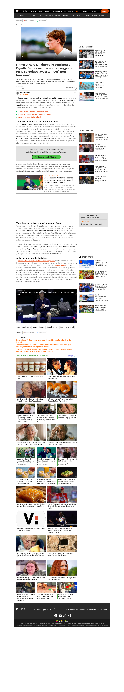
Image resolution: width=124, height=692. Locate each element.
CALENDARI (20, 15)
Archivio (105, 609)
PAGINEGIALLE (34, 623)
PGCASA (53, 623)
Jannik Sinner (52, 327)
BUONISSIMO (94, 623)
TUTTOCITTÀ (69, 623)
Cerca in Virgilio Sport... (43, 609)
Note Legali (26, 625)
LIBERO (22, 623)
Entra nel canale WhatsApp (48, 157)
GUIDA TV (86, 11)
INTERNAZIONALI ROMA (101, 15)
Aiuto (55, 625)
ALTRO (94, 11)
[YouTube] (60, 617)
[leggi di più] (75, 93)
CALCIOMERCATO (45, 11)
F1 (65, 11)
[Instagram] (69, 617)
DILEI (75, 623)
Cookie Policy (37, 625)
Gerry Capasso (25, 92)
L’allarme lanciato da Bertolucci (29, 117)
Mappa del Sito (91, 609)
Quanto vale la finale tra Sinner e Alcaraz (33, 112)
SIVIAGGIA (80, 623)
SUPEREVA (101, 623)
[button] (108, 15)
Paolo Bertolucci (67, 327)
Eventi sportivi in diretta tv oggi (91, 224)
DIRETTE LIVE (57, 11)
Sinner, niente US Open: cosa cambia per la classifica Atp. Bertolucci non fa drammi (43, 341)
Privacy (31, 625)
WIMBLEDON (75, 15)
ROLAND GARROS (61, 15)
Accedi (104, 11)
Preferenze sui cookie (47, 625)
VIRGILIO (27, 623)
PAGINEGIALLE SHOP (44, 623)
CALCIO (33, 11)
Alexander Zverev (24, 327)
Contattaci (82, 609)
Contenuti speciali (72, 609)
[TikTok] (64, 617)
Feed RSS (99, 609)
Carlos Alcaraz (39, 327)
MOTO (70, 11)
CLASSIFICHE (31, 15)
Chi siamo (19, 625)
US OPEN (86, 15)
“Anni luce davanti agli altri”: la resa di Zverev (34, 114)
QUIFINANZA (86, 623)
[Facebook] (55, 617)
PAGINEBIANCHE (60, 623)
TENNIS (77, 11)
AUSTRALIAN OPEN (46, 15)
